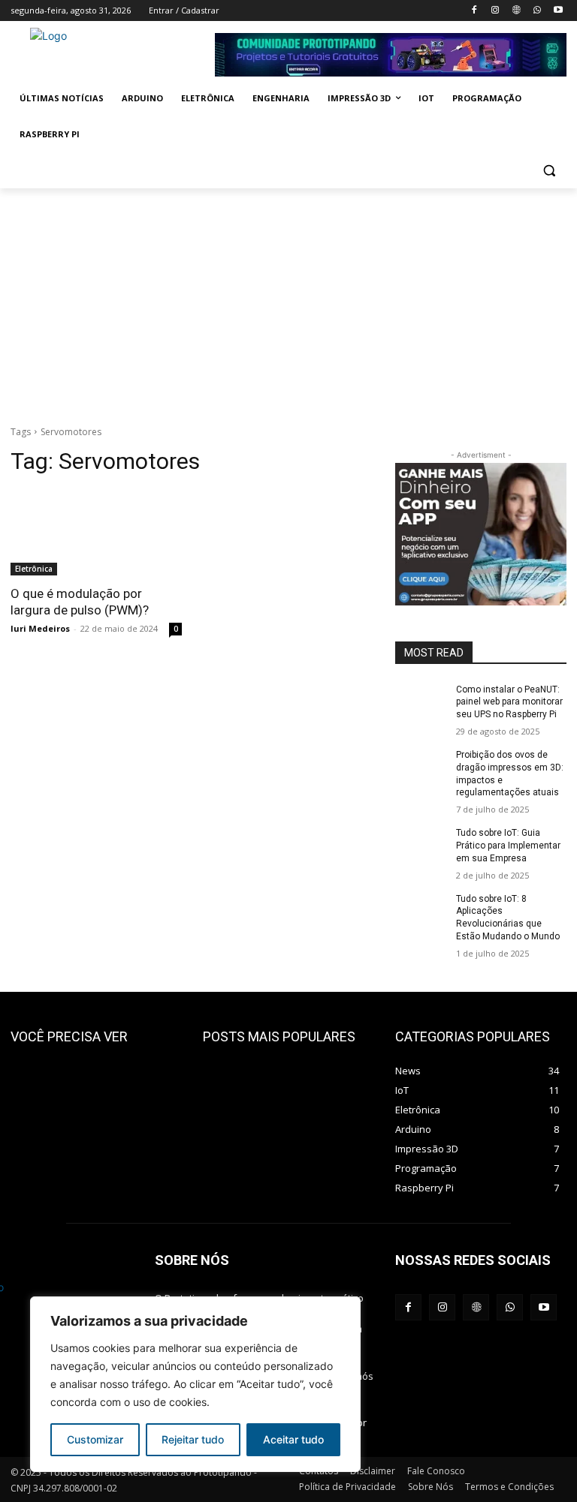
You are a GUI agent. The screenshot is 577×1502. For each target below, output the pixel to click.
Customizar (95, 1439)
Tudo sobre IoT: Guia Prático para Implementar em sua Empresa (508, 846)
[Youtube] (557, 11)
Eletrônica (34, 568)
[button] (548, 170)
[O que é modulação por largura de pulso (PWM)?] (96, 532)
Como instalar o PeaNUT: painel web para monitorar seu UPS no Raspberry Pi (509, 702)
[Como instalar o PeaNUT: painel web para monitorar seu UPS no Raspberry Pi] (420, 701)
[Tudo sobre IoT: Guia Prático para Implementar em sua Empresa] (420, 845)
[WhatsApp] (536, 11)
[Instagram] (495, 11)
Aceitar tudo (293, 1439)
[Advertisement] (288, 301)
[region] (195, 1384)
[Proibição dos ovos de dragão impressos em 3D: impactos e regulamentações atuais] (420, 767)
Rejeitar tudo (193, 1439)
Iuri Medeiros (40, 628)
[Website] (516, 11)
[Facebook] (474, 11)
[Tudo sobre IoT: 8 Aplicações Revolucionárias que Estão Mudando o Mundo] (420, 911)
